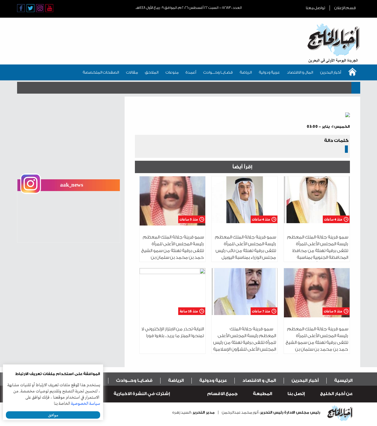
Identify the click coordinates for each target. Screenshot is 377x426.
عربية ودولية (269, 72)
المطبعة (262, 393)
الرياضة (246, 72)
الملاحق (151, 72)
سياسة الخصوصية (85, 403)
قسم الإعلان (345, 8)
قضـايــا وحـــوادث (218, 72)
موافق (53, 415)
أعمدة (191, 72)
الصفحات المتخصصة (101, 72)
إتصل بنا (296, 393)
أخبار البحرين (330, 72)
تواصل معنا (315, 8)
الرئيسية (343, 380)
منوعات (172, 72)
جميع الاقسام (222, 393)
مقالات (132, 72)
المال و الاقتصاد (300, 72)
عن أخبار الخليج (336, 393)
